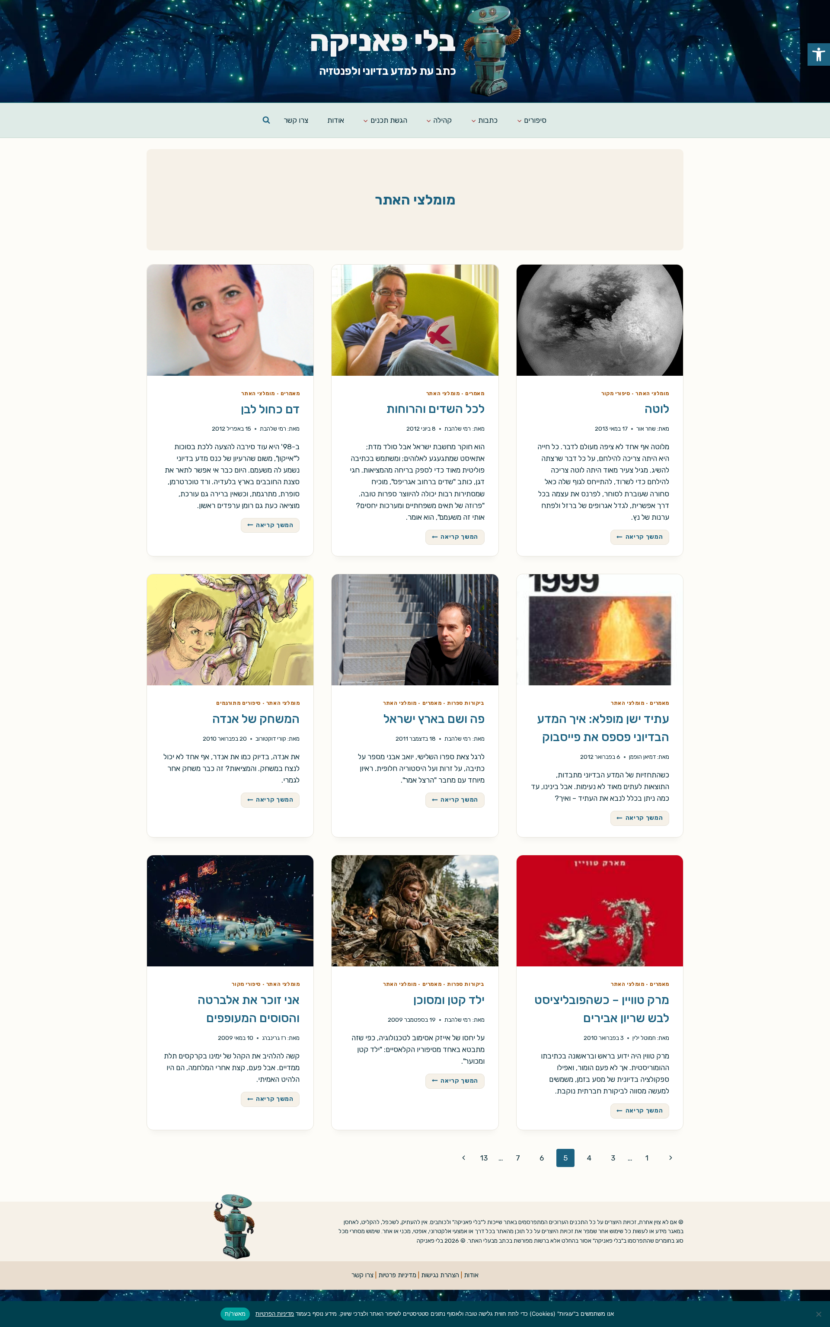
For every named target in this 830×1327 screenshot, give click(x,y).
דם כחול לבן (270, 409)
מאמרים (475, 393)
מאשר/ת (235, 1313)
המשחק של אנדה (256, 719)
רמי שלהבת (457, 428)
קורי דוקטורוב (270, 738)
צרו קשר (296, 120)
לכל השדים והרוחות (435, 409)
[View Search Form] (266, 120)
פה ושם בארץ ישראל (434, 719)
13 (484, 1158)
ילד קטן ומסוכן (449, 1000)
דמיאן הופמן (642, 756)
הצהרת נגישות (440, 1275)
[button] (819, 54)
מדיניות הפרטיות (274, 1313)
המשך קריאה (637, 535)
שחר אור (646, 428)
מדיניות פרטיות (397, 1275)
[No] (819, 1314)
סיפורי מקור (615, 393)
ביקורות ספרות (466, 703)
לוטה (657, 409)
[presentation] (600, 320)
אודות (335, 120)
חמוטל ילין (644, 1037)
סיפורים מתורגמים (238, 703)
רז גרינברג (274, 1037)
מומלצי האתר (652, 393)
